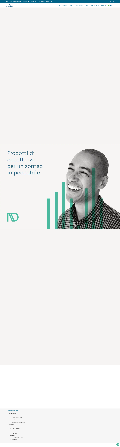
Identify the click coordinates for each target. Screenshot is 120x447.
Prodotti (71, 5)
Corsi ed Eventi (79, 5)
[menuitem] (111, 5)
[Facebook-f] (108, 2)
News (87, 5)
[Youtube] (111, 2)
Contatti (103, 5)
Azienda (64, 5)
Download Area (95, 5)
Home (58, 5)
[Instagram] (113, 2)
